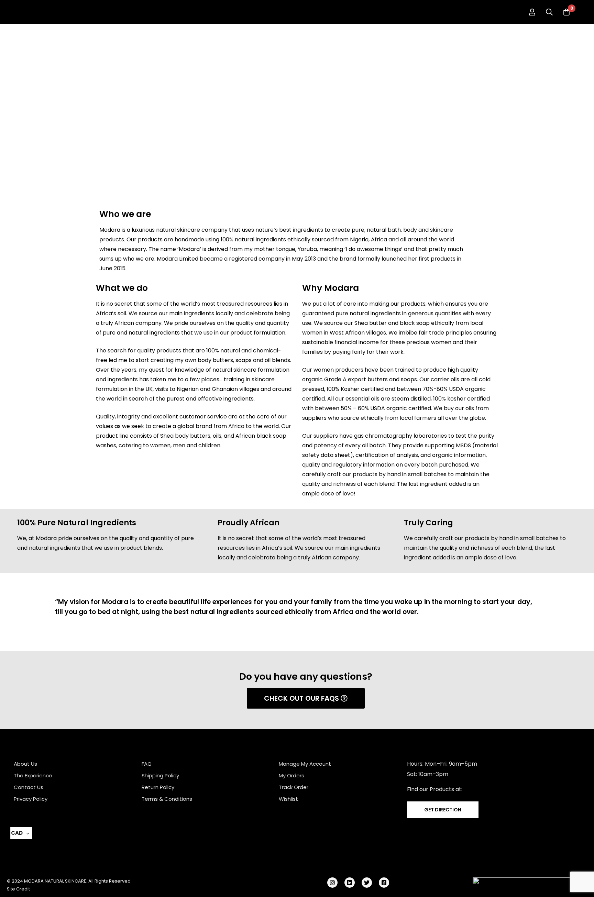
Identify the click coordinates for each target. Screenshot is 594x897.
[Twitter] (367, 882)
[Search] (549, 12)
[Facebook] (384, 882)
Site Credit (18, 889)
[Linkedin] (349, 882)
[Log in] (532, 12)
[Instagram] (332, 882)
